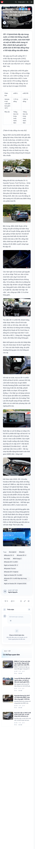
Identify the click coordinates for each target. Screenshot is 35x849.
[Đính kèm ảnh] (10, 620)
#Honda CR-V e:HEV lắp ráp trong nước (15, 579)
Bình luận (6, 26)
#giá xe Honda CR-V (11, 565)
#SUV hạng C (17, 558)
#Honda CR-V (21, 555)
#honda (21, 552)
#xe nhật (7, 558)
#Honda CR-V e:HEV (11, 562)
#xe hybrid (12, 552)
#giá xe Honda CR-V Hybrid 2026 (15, 583)
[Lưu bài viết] (21, 601)
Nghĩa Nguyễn (13, 592)
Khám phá (21, 2)
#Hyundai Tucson (10, 568)
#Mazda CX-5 (9, 555)
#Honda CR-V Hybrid (11, 572)
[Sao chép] (24, 601)
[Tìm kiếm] (16, 2)
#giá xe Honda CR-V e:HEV (13, 575)
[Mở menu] (31, 2)
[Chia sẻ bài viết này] (28, 601)
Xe (27, 2)
